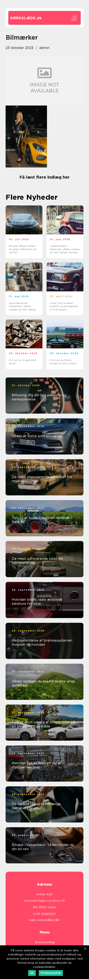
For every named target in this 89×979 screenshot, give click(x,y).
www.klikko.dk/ (48, 920)
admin (44, 48)
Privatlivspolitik (51, 972)
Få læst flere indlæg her (44, 177)
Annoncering (44, 942)
